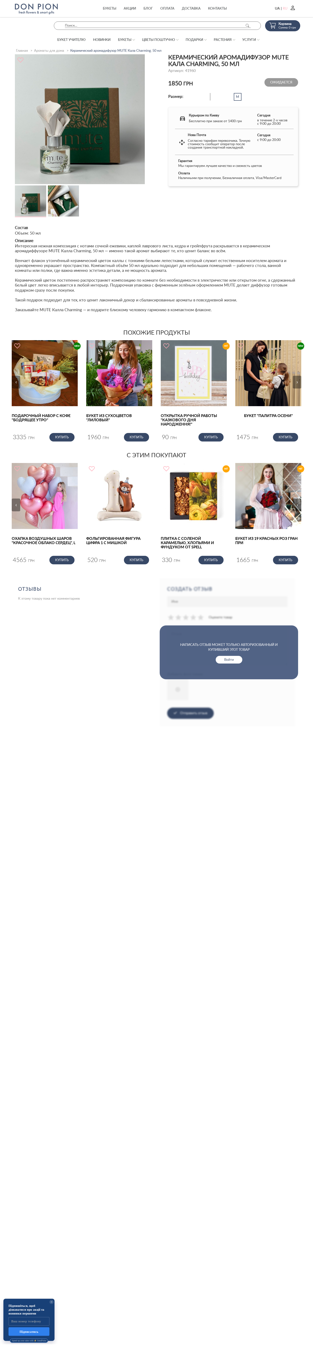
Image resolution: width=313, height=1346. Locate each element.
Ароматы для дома (49, 50)
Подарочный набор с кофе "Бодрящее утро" (41, 418)
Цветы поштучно (158, 40)
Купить (62, 437)
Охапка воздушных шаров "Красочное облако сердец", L (43, 541)
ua (277, 8)
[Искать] (247, 25)
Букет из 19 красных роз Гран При (266, 541)
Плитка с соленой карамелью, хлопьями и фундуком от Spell (187, 543)
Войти (229, 659)
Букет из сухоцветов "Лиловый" (109, 418)
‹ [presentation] (16, 382)
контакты (217, 8)
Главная (22, 50)
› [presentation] (297, 382)
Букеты (109, 8)
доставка (191, 8)
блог (148, 8)
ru (285, 8)
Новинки (102, 40)
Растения (223, 40)
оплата (167, 8)
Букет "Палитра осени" (268, 416)
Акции (130, 8)
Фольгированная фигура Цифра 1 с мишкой (113, 541)
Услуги (249, 40)
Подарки (194, 40)
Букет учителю (71, 40)
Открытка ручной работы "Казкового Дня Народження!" (189, 420)
